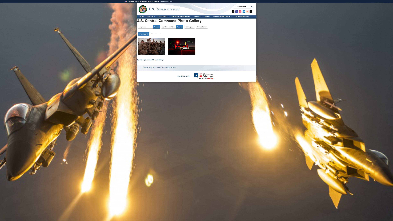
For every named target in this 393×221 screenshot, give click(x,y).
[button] (167, 2)
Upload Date (201, 27)
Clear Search (143, 34)
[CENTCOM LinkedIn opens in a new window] (243, 11)
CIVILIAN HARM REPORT (242, 16)
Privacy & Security (148, 67)
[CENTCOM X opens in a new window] (233, 11)
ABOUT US (150, 16)
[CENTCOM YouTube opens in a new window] (247, 11)
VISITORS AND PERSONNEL (221, 16)
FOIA (163, 67)
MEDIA (207, 16)
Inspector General (157, 67)
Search (156, 27)
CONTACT (197, 16)
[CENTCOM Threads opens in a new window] (251, 11)
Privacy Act (167, 67)
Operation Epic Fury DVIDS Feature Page (150, 60)
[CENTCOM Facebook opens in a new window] (236, 11)
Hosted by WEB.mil (183, 76)
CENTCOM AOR (162, 16)
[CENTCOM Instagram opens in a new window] (240, 11)
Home (142, 16)
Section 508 (173, 67)
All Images (189, 27)
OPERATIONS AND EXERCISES (181, 16)
